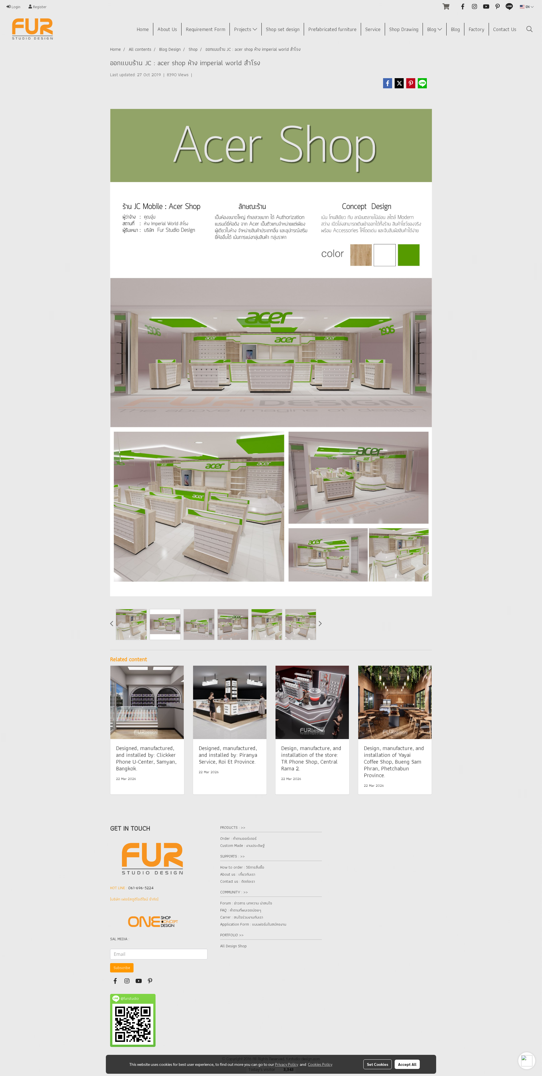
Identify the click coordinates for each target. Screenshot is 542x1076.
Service (373, 29)
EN (527, 6)
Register (39, 7)
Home (143, 29)
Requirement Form (205, 29)
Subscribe (121, 968)
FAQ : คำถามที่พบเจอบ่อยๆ (240, 910)
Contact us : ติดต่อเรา (237, 881)
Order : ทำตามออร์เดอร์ (238, 838)
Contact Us (504, 29)
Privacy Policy (286, 1064)
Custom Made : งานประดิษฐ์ (242, 845)
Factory (476, 29)
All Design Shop (233, 946)
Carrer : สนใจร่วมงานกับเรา (241, 917)
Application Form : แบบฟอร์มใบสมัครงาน (253, 924)
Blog (432, 29)
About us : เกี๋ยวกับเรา (237, 874)
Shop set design (283, 29)
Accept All (407, 1064)
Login (15, 7)
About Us (167, 29)
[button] (529, 29)
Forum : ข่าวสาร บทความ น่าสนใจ (246, 903)
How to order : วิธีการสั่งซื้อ (242, 867)
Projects (243, 29)
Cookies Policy (320, 1064)
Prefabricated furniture (332, 29)
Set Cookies (377, 1064)
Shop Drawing (403, 29)
